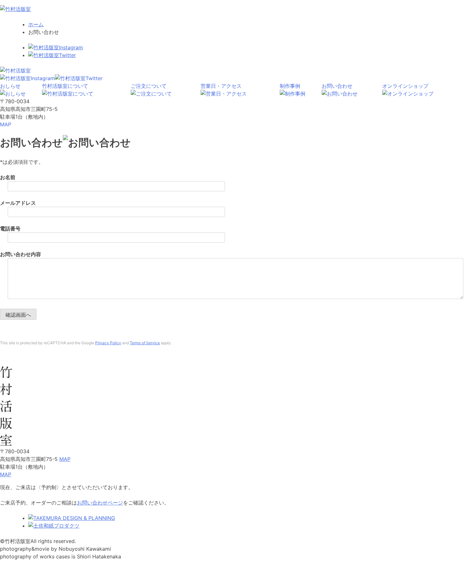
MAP (5, 124)
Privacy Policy (108, 342)
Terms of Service (145, 342)
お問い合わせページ (100, 502)
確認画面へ (18, 315)
